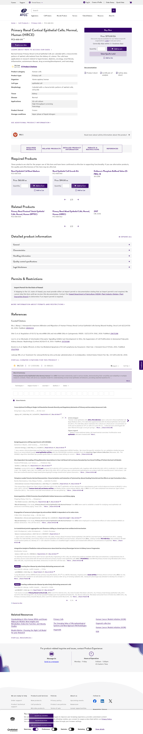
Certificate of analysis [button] (107, 74)
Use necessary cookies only (41, 725)
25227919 (15, 374)
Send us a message (51, 687)
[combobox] (71, 10)
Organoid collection (103, 648)
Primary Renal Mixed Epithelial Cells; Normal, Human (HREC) (71, 216)
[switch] (54, 729)
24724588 (66, 366)
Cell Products (47, 16)
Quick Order (120, 2)
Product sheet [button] (92, 73)
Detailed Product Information (72, 149)
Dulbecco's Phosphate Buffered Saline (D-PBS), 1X (111, 172)
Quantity (93, 49)
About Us (111, 16)
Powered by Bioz (17, 628)
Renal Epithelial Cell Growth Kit (66, 171)
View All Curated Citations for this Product (34, 385)
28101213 (30, 353)
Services (74, 16)
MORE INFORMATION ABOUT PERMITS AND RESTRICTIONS (37, 329)
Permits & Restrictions (92, 149)
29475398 (114, 358)
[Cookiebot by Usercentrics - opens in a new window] (12, 730)
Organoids (57, 655)
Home (13, 23)
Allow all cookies (41, 716)
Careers (13, 2)
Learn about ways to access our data (30, 50)
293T (96, 214)
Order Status (110, 2)
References (112, 148)
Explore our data (21, 45)
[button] (114, 10)
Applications (34, 16)
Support (22, 2)
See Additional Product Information (30, 122)
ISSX (97, 656)
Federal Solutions (87, 16)
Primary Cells (36, 23)
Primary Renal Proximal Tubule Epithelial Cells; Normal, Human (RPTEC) (27, 216)
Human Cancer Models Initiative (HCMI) (111, 644)
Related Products (51, 148)
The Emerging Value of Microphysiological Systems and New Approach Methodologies (70, 649)
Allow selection (41, 720)
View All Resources (21, 663)
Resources (100, 16)
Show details (99, 729)
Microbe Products (62, 16)
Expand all (126, 262)
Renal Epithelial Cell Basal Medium (25, 171)
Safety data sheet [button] (122, 74)
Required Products (31, 149)
